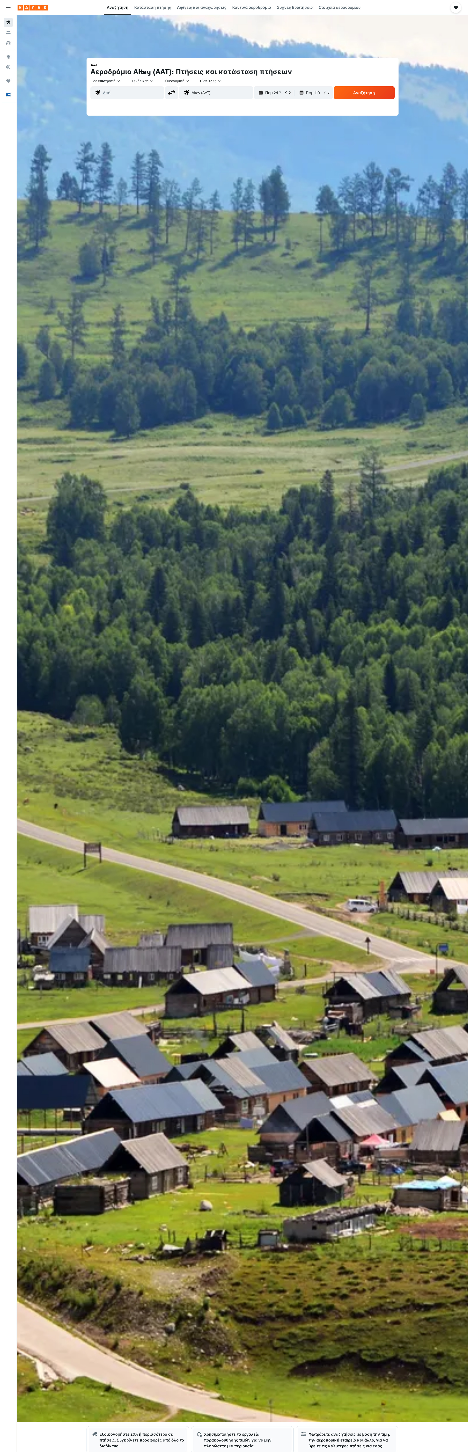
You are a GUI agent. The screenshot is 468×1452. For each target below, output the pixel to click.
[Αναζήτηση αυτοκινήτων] (8, 43)
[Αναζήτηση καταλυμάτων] (8, 33)
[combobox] (106, 81)
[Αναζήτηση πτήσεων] (8, 22)
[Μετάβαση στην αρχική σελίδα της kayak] (33, 7)
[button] (8, 7)
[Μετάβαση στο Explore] (8, 57)
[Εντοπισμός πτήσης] (8, 67)
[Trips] (8, 81)
